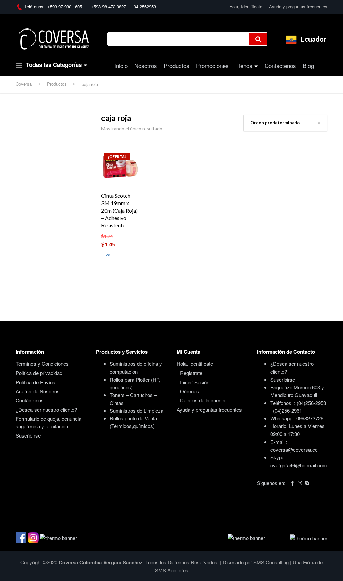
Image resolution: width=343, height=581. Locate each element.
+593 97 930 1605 (66, 6)
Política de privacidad (39, 372)
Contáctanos (30, 400)
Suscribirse (28, 435)
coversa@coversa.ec (294, 449)
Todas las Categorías (53, 65)
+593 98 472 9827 (110, 6)
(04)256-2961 (287, 410)
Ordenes (189, 391)
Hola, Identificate (245, 6)
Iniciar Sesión (194, 382)
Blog (308, 65)
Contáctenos (280, 65)
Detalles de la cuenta (202, 400)
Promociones (212, 65)
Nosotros (145, 65)
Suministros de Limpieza (136, 410)
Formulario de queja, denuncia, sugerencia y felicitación (49, 422)
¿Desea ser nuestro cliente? (46, 409)
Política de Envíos (35, 382)
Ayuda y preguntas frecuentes (298, 6)
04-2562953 (145, 6)
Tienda (243, 65)
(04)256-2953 (311, 402)
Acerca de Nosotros (38, 391)
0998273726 (309, 418)
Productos (176, 65)
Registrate (191, 372)
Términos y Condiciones (42, 363)
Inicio (121, 65)
